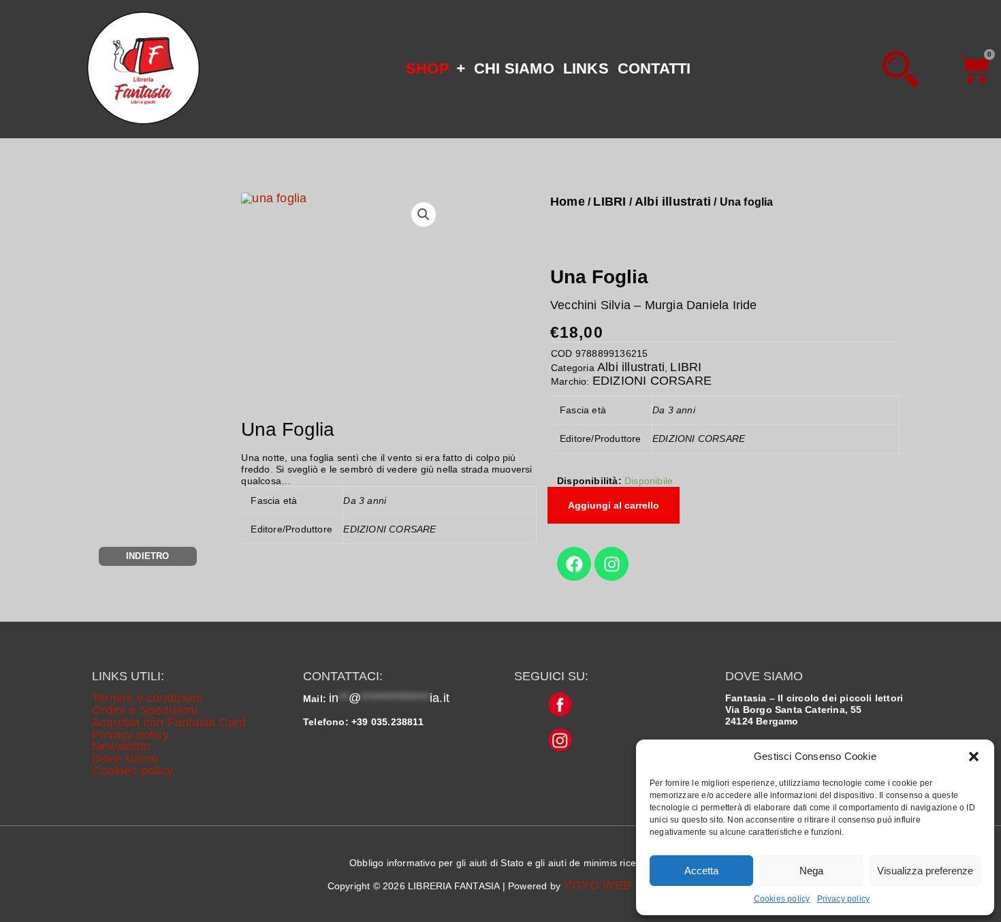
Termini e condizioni (147, 698)
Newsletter (121, 746)
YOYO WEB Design (618, 885)
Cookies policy (782, 899)
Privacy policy (843, 899)
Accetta (701, 870)
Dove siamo (125, 758)
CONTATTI (654, 68)
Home (567, 201)
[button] (974, 756)
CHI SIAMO (514, 68)
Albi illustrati (673, 201)
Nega (811, 870)
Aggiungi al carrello (613, 505)
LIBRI (609, 201)
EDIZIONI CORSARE (652, 380)
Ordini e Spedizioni (144, 710)
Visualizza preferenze (925, 870)
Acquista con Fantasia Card (169, 722)
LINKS (586, 68)
